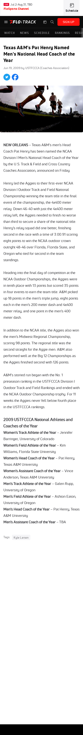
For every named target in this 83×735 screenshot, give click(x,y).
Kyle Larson (21, 537)
